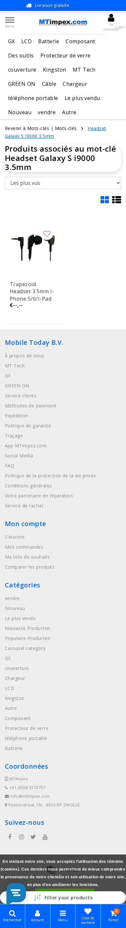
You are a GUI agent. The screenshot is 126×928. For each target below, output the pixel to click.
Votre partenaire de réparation (39, 496)
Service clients (21, 396)
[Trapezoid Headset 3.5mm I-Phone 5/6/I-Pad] (34, 247)
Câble (49, 83)
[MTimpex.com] (63, 22)
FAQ (9, 466)
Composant (80, 41)
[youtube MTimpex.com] (45, 837)
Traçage (14, 436)
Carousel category (25, 648)
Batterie (48, 41)
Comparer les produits (30, 567)
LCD (26, 41)
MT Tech (84, 69)
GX (11, 41)
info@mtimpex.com (30, 796)
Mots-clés (66, 128)
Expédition (16, 416)
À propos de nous (25, 356)
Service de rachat (24, 506)
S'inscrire (15, 537)
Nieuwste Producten (27, 628)
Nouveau (19, 112)
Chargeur (75, 83)
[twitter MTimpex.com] (33, 837)
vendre (47, 112)
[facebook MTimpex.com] (10, 837)
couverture (22, 69)
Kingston (54, 69)
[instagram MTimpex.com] (21, 837)
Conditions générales (28, 486)
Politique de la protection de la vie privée (50, 476)
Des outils (21, 55)
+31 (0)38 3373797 (27, 787)
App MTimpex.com (26, 446)
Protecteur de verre (65, 55)
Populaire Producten (27, 638)
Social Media (19, 456)
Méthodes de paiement (31, 406)
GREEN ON (22, 83)
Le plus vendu (82, 98)
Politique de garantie (28, 426)
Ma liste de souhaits (27, 557)
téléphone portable (33, 98)
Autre (69, 112)
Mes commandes (24, 547)
